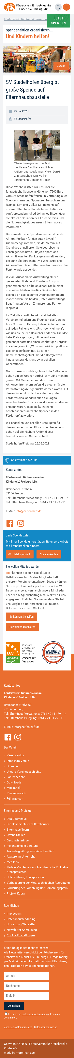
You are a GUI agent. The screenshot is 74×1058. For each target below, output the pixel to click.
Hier (8, 573)
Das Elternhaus (17, 819)
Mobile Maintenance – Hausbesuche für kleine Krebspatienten (37, 870)
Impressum (14, 913)
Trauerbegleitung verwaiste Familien (30, 851)
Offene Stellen (16, 835)
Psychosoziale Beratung (22, 846)
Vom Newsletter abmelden (18, 1027)
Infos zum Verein (18, 761)
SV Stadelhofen (22, 119)
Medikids (13, 862)
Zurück (61, 66)
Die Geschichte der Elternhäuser (28, 824)
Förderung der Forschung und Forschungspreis (37, 888)
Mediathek (14, 788)
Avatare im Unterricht (21, 856)
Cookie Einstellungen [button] (21, 935)
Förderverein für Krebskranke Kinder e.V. (30, 19)
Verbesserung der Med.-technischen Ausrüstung (38, 882)
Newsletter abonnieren (22, 627)
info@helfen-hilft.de (28, 511)
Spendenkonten (49, 554)
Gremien (12, 766)
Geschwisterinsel (18, 840)
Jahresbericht (16, 777)
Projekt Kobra (16, 893)
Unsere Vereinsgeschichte (24, 771)
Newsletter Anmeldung (22, 930)
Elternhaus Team (18, 829)
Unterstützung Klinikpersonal (26, 877)
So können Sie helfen (21, 616)
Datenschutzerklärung (21, 919)
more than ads (25, 1052)
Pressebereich (16, 793)
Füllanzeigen (15, 798)
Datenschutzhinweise (45, 1027)
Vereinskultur (15, 755)
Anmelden (14, 1005)
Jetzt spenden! (21, 554)
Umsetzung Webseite (21, 924)
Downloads (14, 782)
